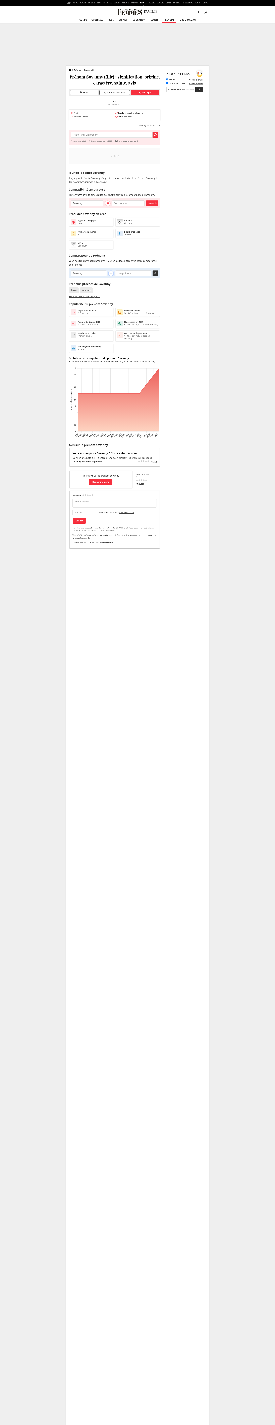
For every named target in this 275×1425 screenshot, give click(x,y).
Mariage (134, 3)
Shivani (73, 290)
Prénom (77, 70)
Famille (144, 3)
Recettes (101, 3)
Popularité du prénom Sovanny (130, 113)
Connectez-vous (126, 512)
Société (160, 3)
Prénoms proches (81, 117)
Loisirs (176, 3)
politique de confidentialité (102, 542)
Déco (109, 3)
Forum (205, 3)
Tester (151, 203)
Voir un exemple (196, 79)
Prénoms (169, 19)
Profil (76, 113)
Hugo (197, 3)
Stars (168, 3)
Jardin (117, 3)
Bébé (111, 19)
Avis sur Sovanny (125, 117)
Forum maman (187, 19)
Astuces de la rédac (177, 84)
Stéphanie (86, 290)
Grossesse (97, 19)
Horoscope (187, 3)
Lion (80, 223)
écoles (154, 19)
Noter (85, 92)
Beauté (83, 3)
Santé (152, 3)
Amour (125, 3)
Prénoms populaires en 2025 (100, 141)
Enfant (123, 19)
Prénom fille (90, 70)
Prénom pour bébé (78, 141)
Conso (83, 19)
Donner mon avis (100, 482)
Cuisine (91, 3)
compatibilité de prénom (140, 194)
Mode (75, 3)
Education (139, 19)
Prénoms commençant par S (126, 141)
